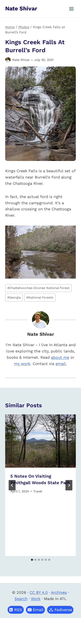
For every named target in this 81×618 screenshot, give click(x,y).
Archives (59, 592)
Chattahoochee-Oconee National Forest (38, 288)
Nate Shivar (21, 60)
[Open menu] (71, 9)
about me (60, 357)
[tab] (32, 560)
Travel (37, 491)
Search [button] (20, 598)
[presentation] (40, 440)
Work (35, 598)
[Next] (68, 485)
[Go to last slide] (12, 485)
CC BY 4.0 (39, 592)
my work (22, 363)
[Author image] (8, 60)
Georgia (14, 297)
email (61, 363)
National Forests (39, 297)
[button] (35, 610)
